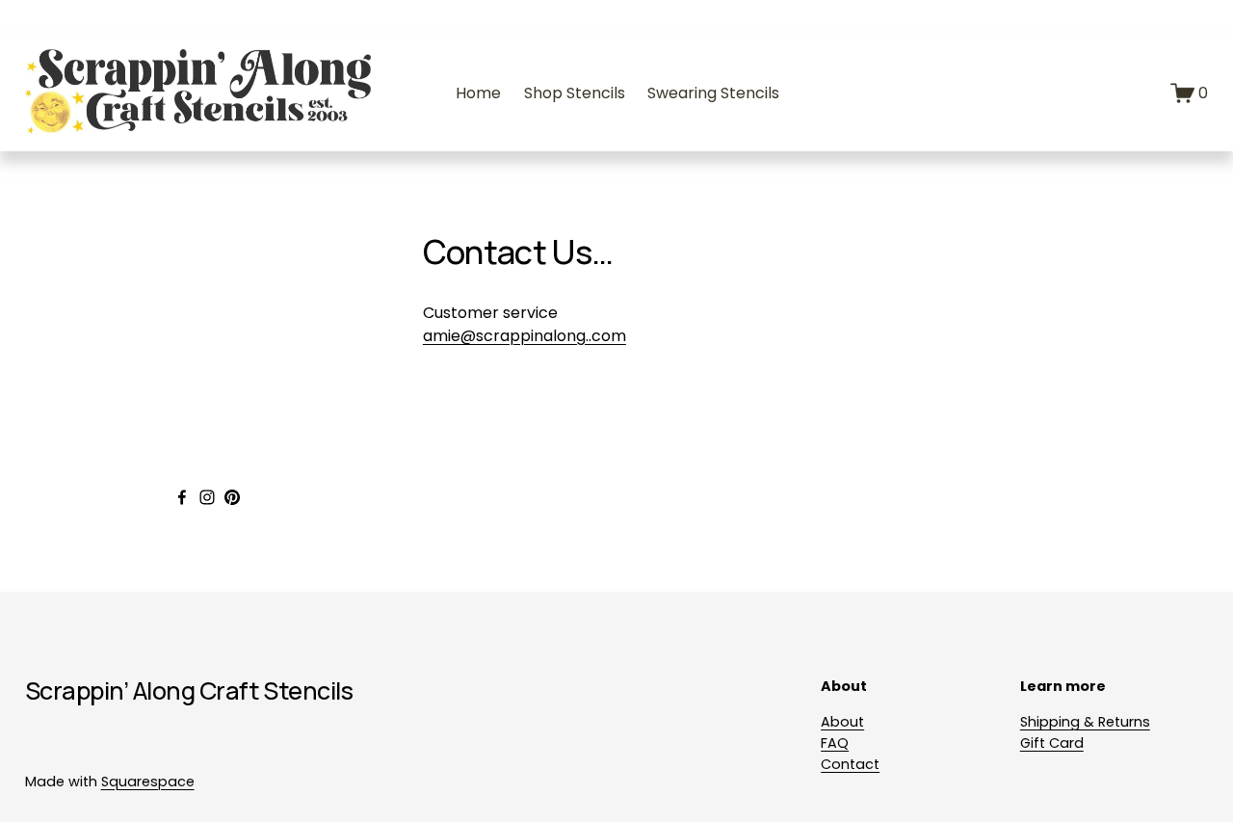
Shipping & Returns (1085, 721)
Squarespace (148, 781)
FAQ (835, 743)
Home (478, 93)
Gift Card (1052, 743)
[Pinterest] (232, 497)
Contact (850, 764)
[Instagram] (207, 497)
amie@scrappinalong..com (524, 336)
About (842, 721)
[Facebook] (182, 497)
